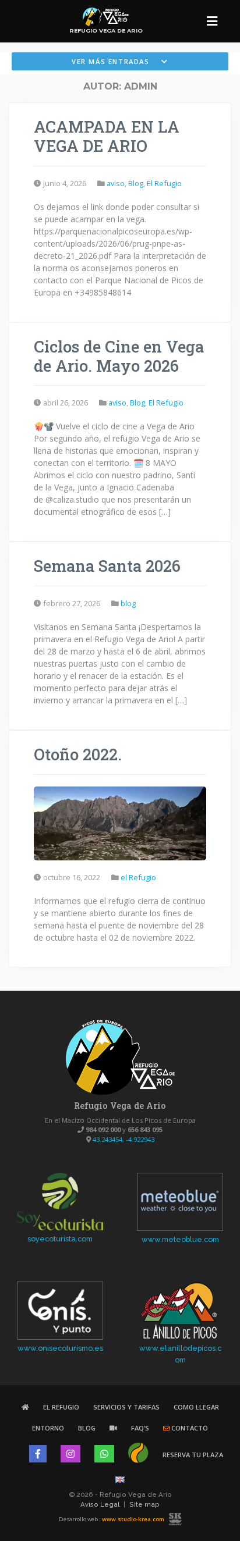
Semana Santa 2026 (107, 565)
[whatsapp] (104, 1453)
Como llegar (196, 1407)
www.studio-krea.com (133, 1519)
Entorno (48, 1427)
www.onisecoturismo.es (60, 1348)
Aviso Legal (99, 1504)
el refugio (164, 183)
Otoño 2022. (78, 753)
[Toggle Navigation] (212, 21)
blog (135, 183)
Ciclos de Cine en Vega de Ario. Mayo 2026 (119, 356)
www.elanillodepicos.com (180, 1354)
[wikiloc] (138, 1454)
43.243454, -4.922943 (123, 1139)
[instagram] (70, 1453)
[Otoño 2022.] (120, 822)
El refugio (61, 1407)
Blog (87, 1427)
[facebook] (37, 1453)
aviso (116, 183)
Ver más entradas (112, 61)
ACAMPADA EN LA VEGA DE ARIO (106, 136)
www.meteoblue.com (180, 1239)
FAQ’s (140, 1427)
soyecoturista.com (60, 1238)
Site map (144, 1504)
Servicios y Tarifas (126, 1407)
